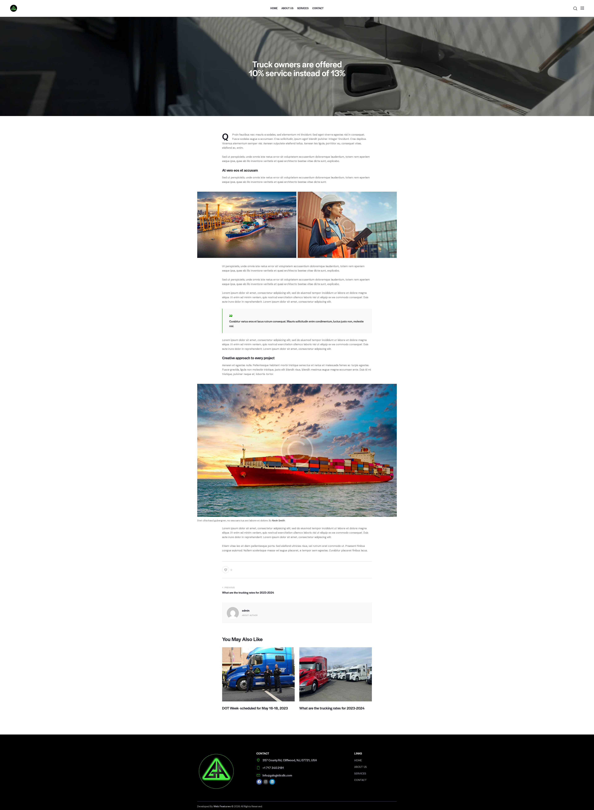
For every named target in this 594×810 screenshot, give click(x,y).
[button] (227, 569)
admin (246, 610)
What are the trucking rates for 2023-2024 (331, 708)
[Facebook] (259, 782)
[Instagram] (266, 782)
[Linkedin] (272, 782)
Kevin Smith (278, 520)
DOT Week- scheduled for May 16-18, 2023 (255, 708)
